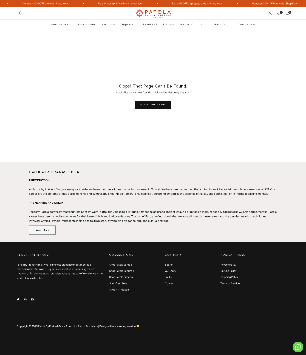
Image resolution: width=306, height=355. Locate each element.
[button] (21, 13)
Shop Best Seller (118, 283)
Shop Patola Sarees (120, 264)
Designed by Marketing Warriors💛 (119, 326)
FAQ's (168, 276)
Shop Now (56, 3)
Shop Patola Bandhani (121, 270)
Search (169, 264)
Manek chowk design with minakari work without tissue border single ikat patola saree (42, 325)
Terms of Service (230, 283)
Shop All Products (119, 289)
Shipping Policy (229, 276)
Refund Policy (228, 270)
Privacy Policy (228, 264)
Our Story (170, 270)
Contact (169, 283)
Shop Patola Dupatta (121, 276)
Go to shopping (153, 104)
